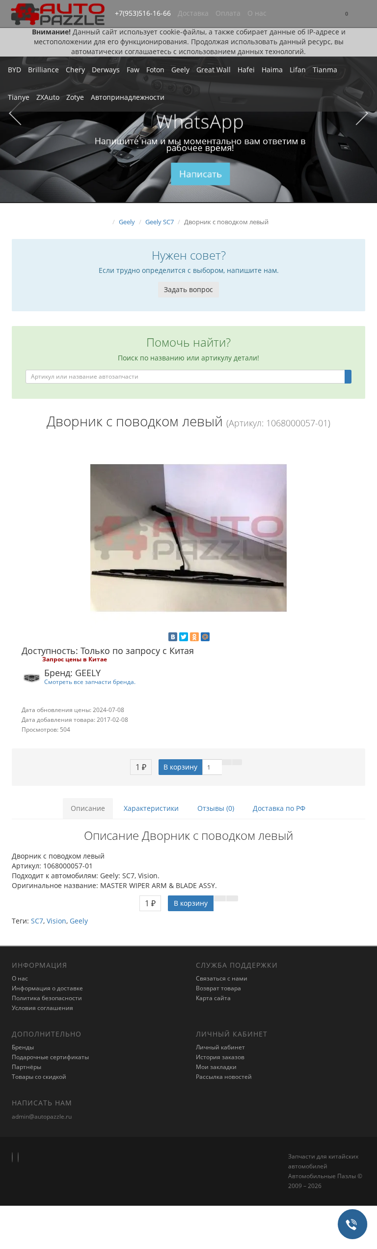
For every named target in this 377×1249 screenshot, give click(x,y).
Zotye (75, 97)
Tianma (325, 69)
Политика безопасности (47, 998)
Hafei (246, 69)
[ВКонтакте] (172, 636)
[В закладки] (227, 762)
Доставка (193, 13)
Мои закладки (216, 1067)
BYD (14, 69)
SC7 (37, 920)
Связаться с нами (221, 978)
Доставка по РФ (279, 808)
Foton (155, 69)
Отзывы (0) (215, 808)
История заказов (220, 1057)
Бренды (23, 1047)
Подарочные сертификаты (50, 1057)
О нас (257, 13)
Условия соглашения (42, 1008)
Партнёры (26, 1067)
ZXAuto (47, 97)
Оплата (228, 13)
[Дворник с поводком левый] (188, 538)
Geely (180, 69)
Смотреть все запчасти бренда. (89, 681)
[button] (346, 14)
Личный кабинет (220, 1047)
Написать (200, 173)
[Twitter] (183, 636)
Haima (272, 69)
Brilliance (43, 69)
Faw (133, 69)
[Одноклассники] (194, 636)
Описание (88, 808)
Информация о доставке (47, 988)
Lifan (298, 69)
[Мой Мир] (205, 636)
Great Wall (213, 69)
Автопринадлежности (127, 97)
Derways (106, 69)
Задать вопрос (188, 289)
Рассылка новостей (224, 1076)
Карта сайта (213, 998)
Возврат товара (218, 988)
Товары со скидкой (39, 1076)
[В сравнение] (237, 762)
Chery (75, 69)
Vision (56, 920)
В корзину (180, 767)
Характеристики (151, 808)
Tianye (18, 97)
